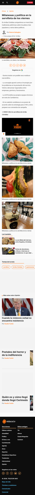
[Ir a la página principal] (17, 2)
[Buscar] (7, 2)
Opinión (11, 11)
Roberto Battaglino (15, 32)
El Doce (4, 11)
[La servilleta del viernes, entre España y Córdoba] (8, 241)
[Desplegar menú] (3, 3)
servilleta (6, 267)
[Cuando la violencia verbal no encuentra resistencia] (17, 307)
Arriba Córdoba (17, 267)
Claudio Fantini (8, 324)
